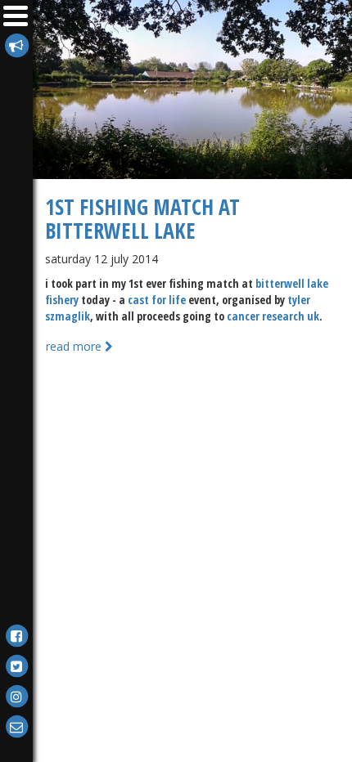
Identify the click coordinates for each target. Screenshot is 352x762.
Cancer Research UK (273, 316)
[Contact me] (16, 726)
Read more (75, 346)
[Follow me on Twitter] (16, 665)
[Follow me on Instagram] (16, 695)
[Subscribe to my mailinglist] (16, 45)
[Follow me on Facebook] (16, 635)
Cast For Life (157, 299)
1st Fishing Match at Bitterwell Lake (142, 218)
